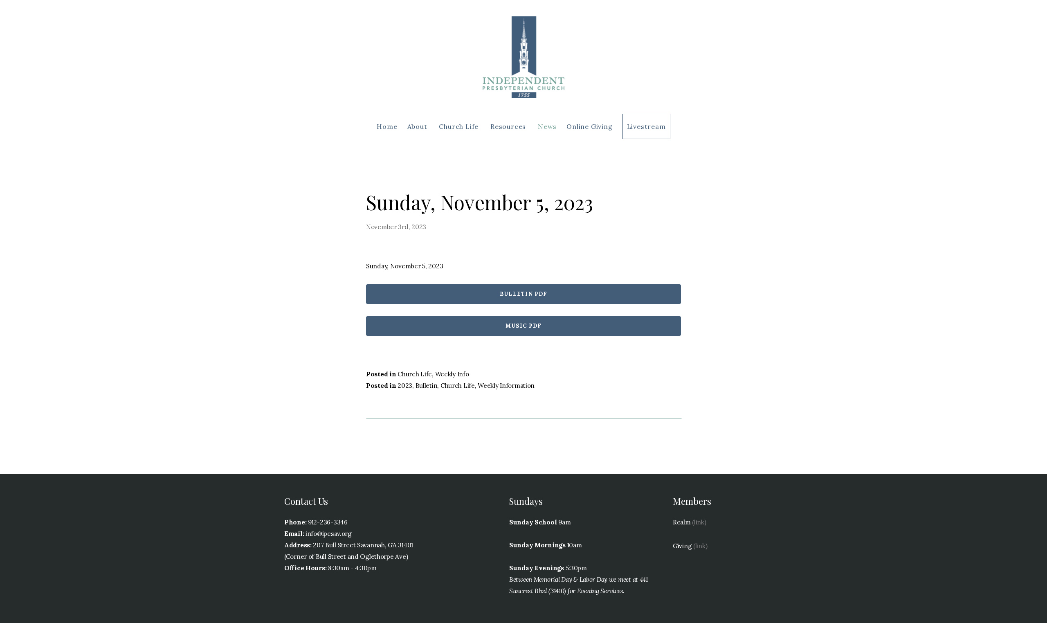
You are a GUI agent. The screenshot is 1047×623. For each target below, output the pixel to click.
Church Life (460, 126)
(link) (699, 522)
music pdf (524, 325)
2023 (405, 385)
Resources (509, 126)
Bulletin (427, 385)
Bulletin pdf (524, 293)
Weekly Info (452, 374)
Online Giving (589, 126)
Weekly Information (506, 385)
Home (387, 126)
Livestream (646, 126)
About (418, 126)
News (547, 126)
